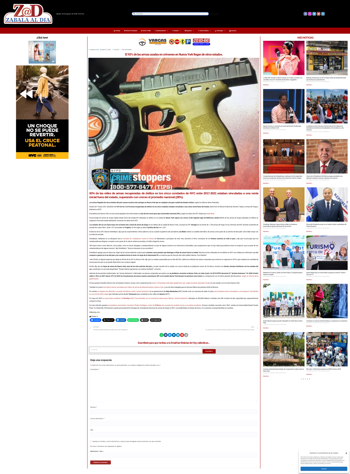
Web (91, 430)
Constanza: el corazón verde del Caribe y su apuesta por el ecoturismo (326, 321)
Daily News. (211, 214)
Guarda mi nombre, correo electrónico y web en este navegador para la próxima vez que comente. (127, 441)
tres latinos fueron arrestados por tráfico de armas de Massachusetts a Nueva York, (133, 287)
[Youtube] (318, 14)
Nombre (93, 407)
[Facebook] (305, 14)
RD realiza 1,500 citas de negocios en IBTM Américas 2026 (323, 369)
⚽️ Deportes (188, 30)
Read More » (266, 85)
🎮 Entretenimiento (160, 30)
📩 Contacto (232, 30)
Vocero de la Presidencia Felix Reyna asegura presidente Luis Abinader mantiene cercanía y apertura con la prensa (324, 177)
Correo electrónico (97, 418)
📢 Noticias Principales (130, 30)
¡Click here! (42, 37)
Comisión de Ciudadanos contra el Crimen (138, 239)
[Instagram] (310, 14)
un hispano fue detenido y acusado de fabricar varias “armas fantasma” (123, 291)
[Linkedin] (323, 14)
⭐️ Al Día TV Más (146, 30)
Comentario (95, 369)
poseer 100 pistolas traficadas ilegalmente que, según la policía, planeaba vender (181, 283)
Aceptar (324, 469)
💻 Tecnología (219, 30)
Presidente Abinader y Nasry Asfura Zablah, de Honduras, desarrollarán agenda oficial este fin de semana (280, 225)
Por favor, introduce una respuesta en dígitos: (106, 446)
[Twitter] (314, 14)
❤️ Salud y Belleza (203, 30)
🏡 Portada (117, 30)
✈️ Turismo (175, 30)
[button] (346, 453)
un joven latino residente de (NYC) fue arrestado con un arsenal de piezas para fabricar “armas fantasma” (145, 298)
